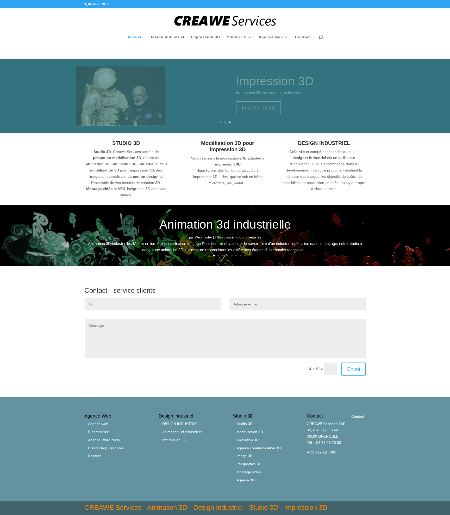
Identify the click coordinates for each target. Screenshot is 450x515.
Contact (303, 37)
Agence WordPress (104, 440)
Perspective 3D (248, 464)
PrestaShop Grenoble (106, 448)
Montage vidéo (248, 472)
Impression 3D (205, 37)
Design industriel (166, 37)
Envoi (353, 369)
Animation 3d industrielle (225, 224)
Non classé (225, 237)
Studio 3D (237, 37)
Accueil (135, 37)
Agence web (271, 37)
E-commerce (98, 432)
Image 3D (244, 456)
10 (245, 255)
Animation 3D (247, 440)
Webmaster (203, 237)
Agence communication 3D (258, 448)
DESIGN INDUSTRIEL (180, 424)
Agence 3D (245, 480)
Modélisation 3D (249, 432)
